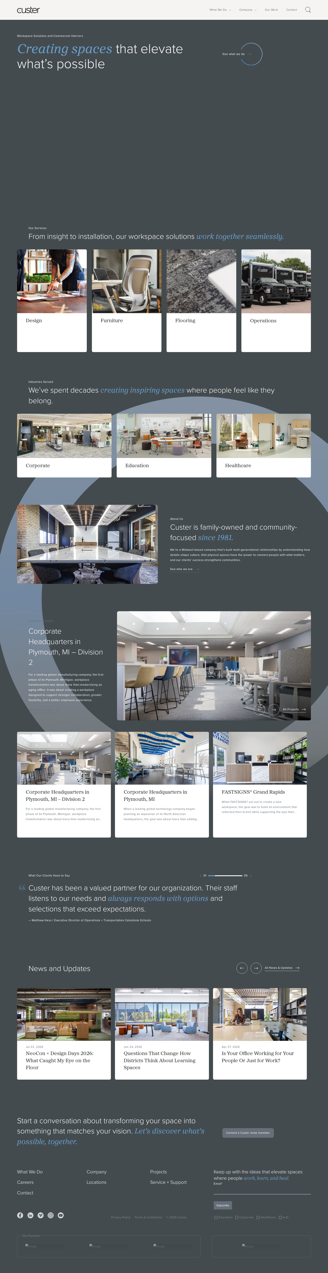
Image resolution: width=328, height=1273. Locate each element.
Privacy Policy (121, 1217)
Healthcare (268, 1217)
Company (245, 10)
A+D (286, 1217)
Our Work (271, 10)
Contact (291, 10)
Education (225, 1217)
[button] (218, 9)
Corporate (246, 1217)
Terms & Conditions (148, 1217)
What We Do (218, 10)
